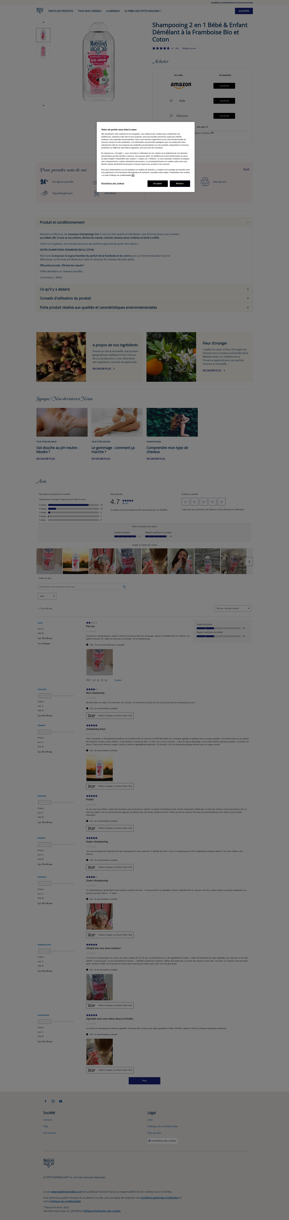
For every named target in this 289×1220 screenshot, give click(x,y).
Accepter (157, 184)
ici (133, 175)
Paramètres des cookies (112, 183)
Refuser (180, 184)
